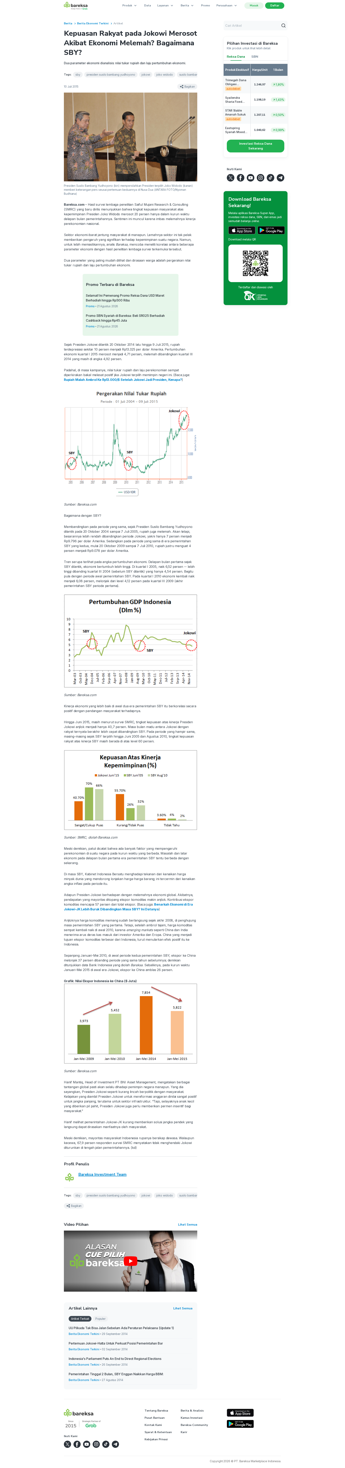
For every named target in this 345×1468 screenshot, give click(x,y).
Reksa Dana (236, 56)
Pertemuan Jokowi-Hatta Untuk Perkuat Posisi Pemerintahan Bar (116, 1343)
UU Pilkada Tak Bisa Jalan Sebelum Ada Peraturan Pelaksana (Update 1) (121, 1328)
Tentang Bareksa (156, 1411)
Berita (68, 23)
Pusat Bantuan (155, 1418)
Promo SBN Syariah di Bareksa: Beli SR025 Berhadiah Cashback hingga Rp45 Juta (125, 318)
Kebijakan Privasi (156, 1439)
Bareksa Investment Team (102, 1174)
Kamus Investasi (191, 1418)
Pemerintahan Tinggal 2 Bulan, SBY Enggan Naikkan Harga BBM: (116, 1374)
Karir (184, 1432)
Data (147, 5)
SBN (254, 56)
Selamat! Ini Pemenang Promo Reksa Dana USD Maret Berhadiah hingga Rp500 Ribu (125, 297)
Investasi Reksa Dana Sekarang (255, 146)
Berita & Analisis (192, 1411)
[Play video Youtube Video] (130, 1261)
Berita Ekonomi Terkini (93, 23)
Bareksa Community (194, 1425)
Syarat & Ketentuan (158, 1432)
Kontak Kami (153, 1425)
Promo (205, 5)
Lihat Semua (187, 1224)
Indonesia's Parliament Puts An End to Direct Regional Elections (115, 1359)
